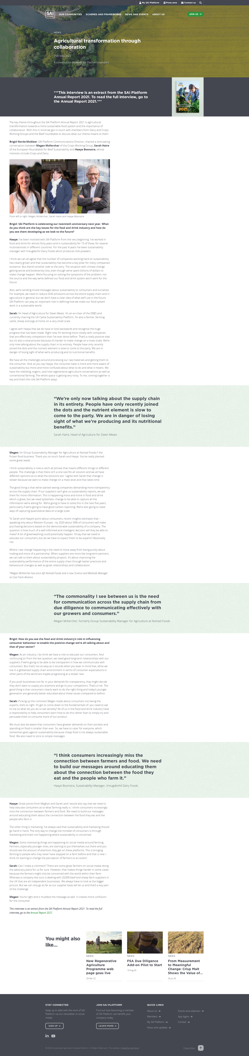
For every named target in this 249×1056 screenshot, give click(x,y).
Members (152, 1016)
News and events (136, 14)
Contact (182, 1021)
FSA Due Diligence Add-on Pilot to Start (144, 963)
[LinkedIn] (47, 1035)
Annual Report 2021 (41, 912)
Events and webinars (189, 1010)
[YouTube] (53, 1036)
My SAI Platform (150, 2)
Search (200, 2)
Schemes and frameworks (103, 14)
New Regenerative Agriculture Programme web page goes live (101, 967)
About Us (152, 1010)
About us (158, 14)
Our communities (70, 14)
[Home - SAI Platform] (50, 14)
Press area (171, 2)
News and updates (157, 1027)
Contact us (190, 2)
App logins (183, 1016)
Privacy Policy (189, 1048)
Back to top (201, 1048)
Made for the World (130, 1048)
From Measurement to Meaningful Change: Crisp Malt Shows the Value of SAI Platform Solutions (184, 971)
